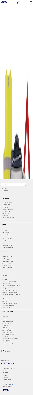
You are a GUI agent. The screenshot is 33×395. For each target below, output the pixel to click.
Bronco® (4, 189)
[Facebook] (1, 363)
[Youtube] (6, 363)
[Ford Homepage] (6, 391)
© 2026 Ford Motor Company (9, 368)
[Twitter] (4, 363)
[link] (4, 370)
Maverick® (4, 190)
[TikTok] (13, 363)
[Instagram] (9, 363)
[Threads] (11, 363)
